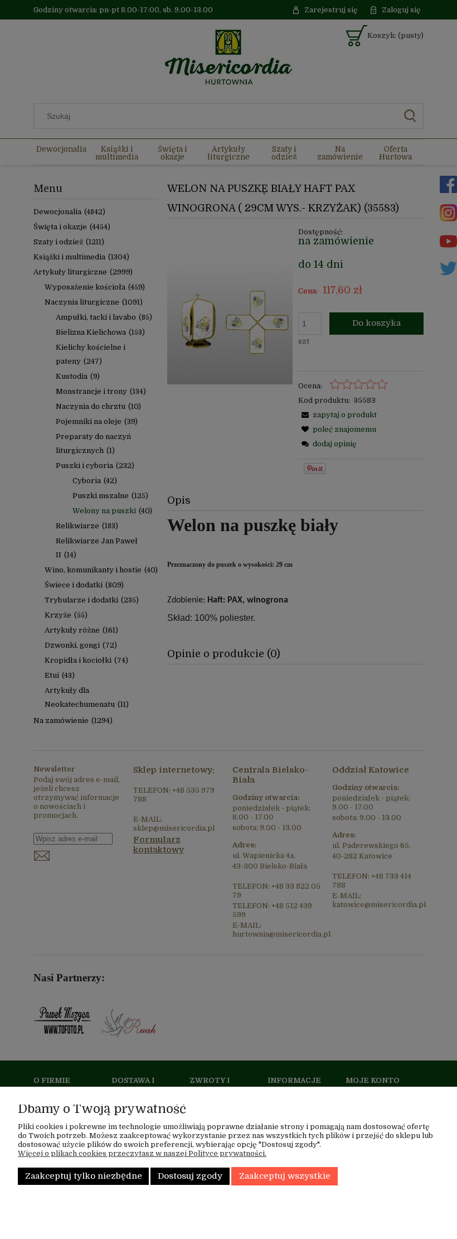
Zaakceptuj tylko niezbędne (83, 1176)
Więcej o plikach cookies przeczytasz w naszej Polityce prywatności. (142, 1153)
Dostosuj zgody (190, 1176)
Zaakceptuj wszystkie (284, 1176)
